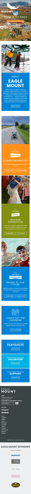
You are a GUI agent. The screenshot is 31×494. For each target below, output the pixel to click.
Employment (4, 430)
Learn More (16, 106)
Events (3, 421)
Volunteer (3, 424)
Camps (3, 419)
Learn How (15, 349)
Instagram (5, 410)
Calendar (3, 428)
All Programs (21, 170)
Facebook (5, 412)
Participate (4, 423)
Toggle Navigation (29, 2)
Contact (3, 433)
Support (3, 426)
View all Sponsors (15, 450)
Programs (3, 418)
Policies (22, 440)
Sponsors (3, 431)
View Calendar (15, 330)
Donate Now (21, 296)
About (2, 416)
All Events (21, 233)
